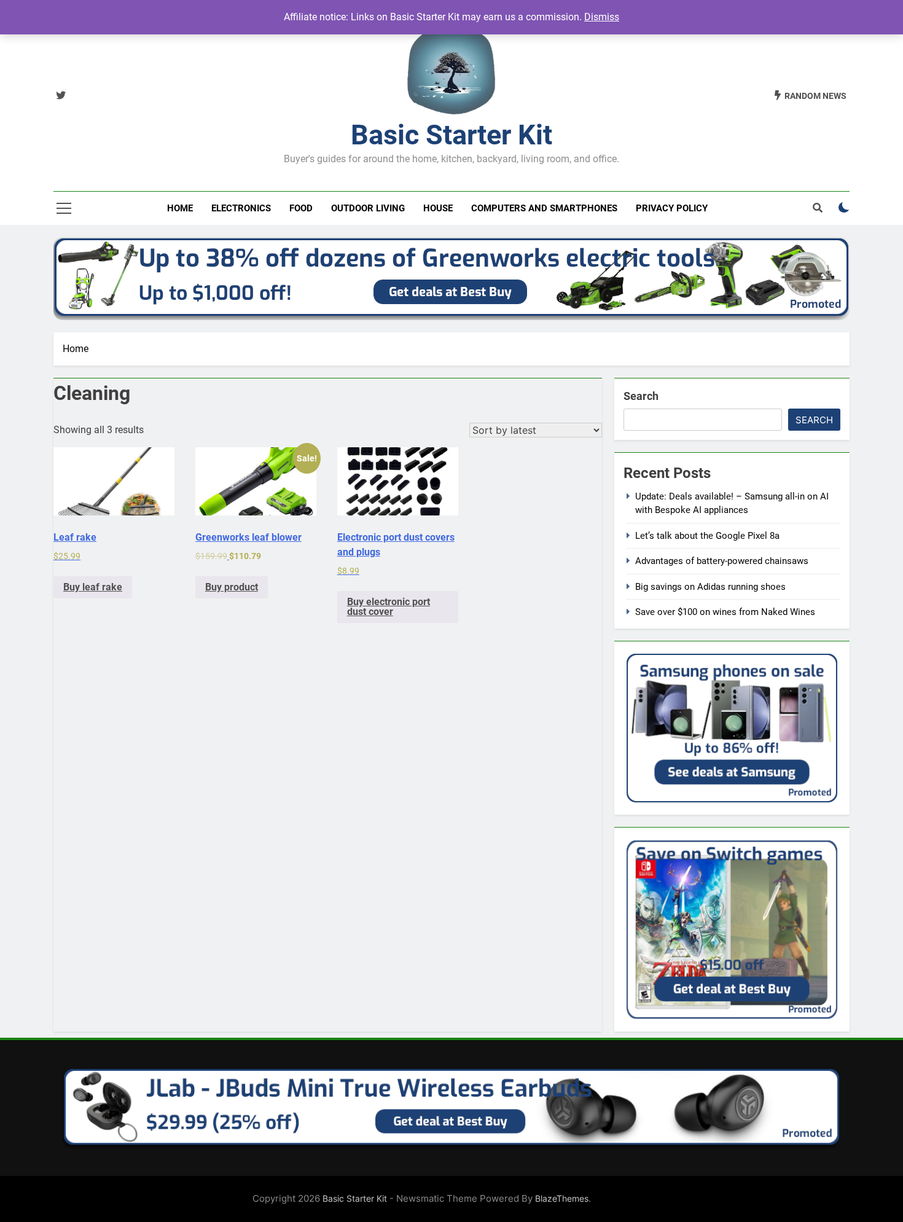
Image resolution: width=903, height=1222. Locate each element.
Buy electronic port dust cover (388, 606)
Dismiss (601, 17)
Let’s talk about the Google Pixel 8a (707, 535)
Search (641, 396)
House (438, 208)
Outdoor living (368, 208)
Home (180, 208)
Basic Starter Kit (451, 135)
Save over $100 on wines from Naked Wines (725, 611)
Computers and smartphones (544, 208)
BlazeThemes (561, 1198)
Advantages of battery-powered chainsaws (721, 560)
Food (301, 208)
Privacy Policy (672, 208)
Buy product (231, 587)
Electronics (241, 208)
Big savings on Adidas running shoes (710, 586)
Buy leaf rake (92, 587)
